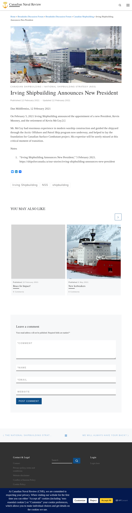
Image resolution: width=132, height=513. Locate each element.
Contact (16, 463)
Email (22, 379)
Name (21, 367)
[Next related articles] (118, 217)
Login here (95, 463)
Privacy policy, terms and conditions (24, 469)
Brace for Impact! (22, 285)
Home (13, 16)
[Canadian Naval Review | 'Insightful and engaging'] (5, 4)
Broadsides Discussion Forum (30, 16)
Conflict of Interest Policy (24, 480)
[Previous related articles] (110, 217)
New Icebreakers (77, 285)
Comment (25, 343)
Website (23, 391)
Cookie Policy (19, 484)
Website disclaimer (21, 475)
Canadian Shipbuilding (83, 16)
